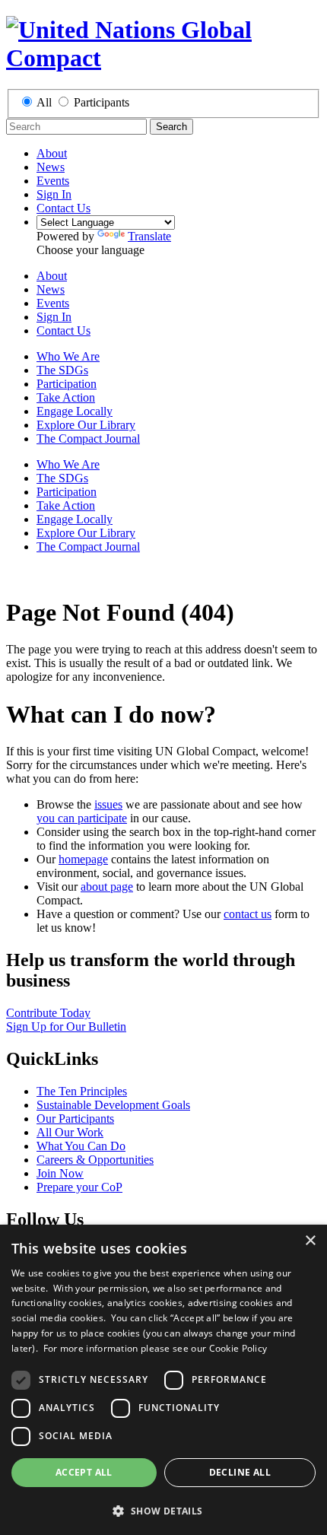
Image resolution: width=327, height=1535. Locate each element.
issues (108, 804)
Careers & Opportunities (95, 1159)
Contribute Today (48, 1012)
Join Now (60, 1173)
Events (53, 180)
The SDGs (62, 370)
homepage (83, 859)
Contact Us (63, 208)
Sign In (54, 194)
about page (107, 886)
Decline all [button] (240, 1472)
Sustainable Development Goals (113, 1104)
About (52, 153)
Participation (67, 383)
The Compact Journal (88, 438)
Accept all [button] (84, 1472)
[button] (163, 1510)
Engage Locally (75, 411)
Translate (149, 236)
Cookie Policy (238, 1348)
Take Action (66, 397)
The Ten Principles (82, 1091)
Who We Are (68, 356)
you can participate (82, 818)
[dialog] (163, 1380)
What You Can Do (81, 1145)
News (51, 166)
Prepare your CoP (79, 1187)
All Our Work (70, 1132)
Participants (101, 102)
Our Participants (75, 1118)
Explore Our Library (86, 424)
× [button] (310, 1241)
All (44, 102)
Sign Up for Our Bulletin (66, 1026)
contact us (247, 913)
